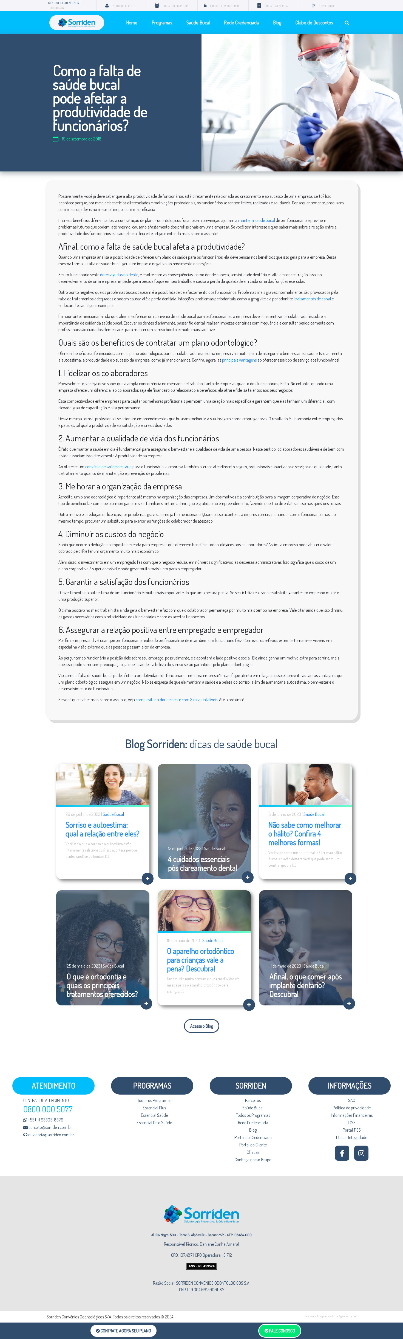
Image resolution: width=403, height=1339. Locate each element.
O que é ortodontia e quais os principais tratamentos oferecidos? (102, 985)
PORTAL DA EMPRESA (276, 6)
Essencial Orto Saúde (154, 1122)
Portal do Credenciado (253, 1137)
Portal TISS (352, 1130)
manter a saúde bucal (256, 220)
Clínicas (253, 1152)
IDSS (352, 1122)
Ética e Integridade (351, 1137)
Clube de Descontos (314, 22)
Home (131, 22)
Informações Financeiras (352, 1115)
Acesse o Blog (201, 1026)
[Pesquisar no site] (347, 23)
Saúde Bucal (198, 22)
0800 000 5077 (57, 8)
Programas (162, 22)
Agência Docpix (347, 1316)
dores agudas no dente (119, 274)
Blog (277, 22)
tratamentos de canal (312, 298)
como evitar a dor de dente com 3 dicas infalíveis (176, 699)
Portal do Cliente (253, 1145)
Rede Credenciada (241, 22)
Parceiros (253, 1100)
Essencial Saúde (154, 1115)
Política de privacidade (352, 1107)
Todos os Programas (154, 1100)
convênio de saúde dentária (108, 466)
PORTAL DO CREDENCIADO (225, 6)
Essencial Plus (154, 1107)
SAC (351, 1100)
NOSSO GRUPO (326, 6)
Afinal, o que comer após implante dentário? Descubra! (305, 985)
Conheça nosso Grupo (253, 1159)
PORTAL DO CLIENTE (123, 6)
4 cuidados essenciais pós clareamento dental (202, 863)
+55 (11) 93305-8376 (45, 1120)
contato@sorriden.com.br (50, 1127)
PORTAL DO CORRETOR (175, 6)
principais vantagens (239, 360)
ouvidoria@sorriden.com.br (50, 1134)
